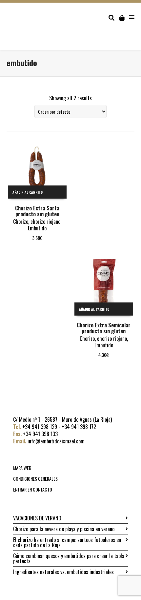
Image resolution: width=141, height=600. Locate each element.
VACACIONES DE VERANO (37, 518)
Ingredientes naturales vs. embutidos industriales (63, 572)
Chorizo (20, 221)
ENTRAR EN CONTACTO (32, 489)
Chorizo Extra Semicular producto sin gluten (104, 328)
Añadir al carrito (27, 192)
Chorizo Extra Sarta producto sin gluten (37, 211)
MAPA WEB (22, 467)
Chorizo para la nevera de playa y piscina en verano (63, 529)
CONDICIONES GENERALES (35, 478)
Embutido (37, 228)
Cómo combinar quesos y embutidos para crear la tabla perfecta (68, 558)
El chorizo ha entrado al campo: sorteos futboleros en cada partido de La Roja (67, 542)
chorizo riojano (45, 221)
